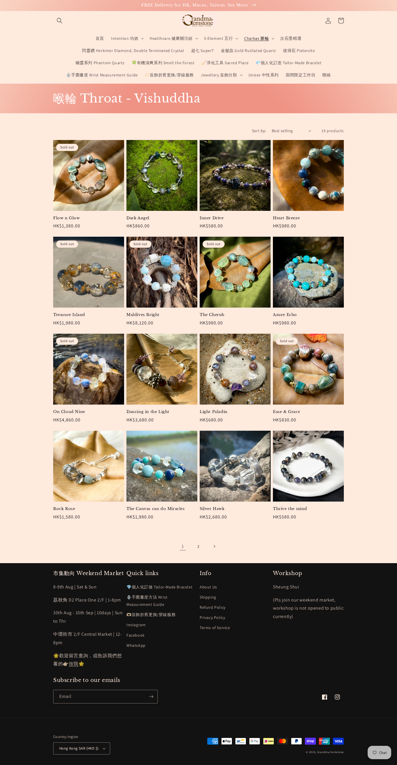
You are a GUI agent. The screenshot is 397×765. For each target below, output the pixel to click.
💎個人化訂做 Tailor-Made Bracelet (159, 587)
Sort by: (259, 130)
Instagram (136, 624)
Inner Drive (212, 218)
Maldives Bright (143, 315)
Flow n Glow (66, 218)
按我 (73, 664)
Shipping (208, 597)
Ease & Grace (286, 412)
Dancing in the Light (147, 412)
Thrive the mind (290, 509)
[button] (59, 20)
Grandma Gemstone (330, 752)
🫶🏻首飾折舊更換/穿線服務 (151, 614)
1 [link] (183, 546)
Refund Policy (213, 607)
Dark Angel (137, 218)
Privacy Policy (212, 617)
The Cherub (212, 315)
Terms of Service (215, 627)
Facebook (135, 635)
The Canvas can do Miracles (155, 509)
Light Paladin (214, 412)
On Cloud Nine (69, 412)
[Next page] (214, 546)
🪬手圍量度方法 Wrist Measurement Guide (147, 601)
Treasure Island (69, 315)
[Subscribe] (151, 696)
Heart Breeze (286, 218)
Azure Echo (285, 315)
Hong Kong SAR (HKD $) (79, 748)
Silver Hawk (212, 509)
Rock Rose (64, 509)
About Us (208, 587)
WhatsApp (136, 645)
